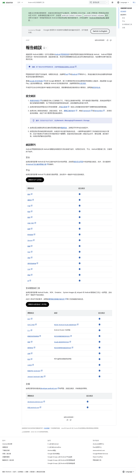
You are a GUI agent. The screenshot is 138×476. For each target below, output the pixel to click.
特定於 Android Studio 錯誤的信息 (65, 325)
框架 (28, 212)
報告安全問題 (78, 162)
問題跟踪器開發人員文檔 (66, 67)
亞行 (28, 319)
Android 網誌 (52, 450)
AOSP (27, 40)
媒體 (28, 229)
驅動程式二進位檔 (8, 460)
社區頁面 (82, 83)
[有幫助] (107, 40)
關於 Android (6, 472)
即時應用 (30, 235)
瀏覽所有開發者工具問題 (37, 304)
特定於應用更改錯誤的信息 (62, 348)
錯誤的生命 (96, 87)
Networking (98, 111)
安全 (28, 252)
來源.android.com (33, 408)
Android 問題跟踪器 (62, 54)
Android (74, 74)
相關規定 (5, 447)
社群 (14, 472)
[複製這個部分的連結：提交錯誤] (38, 96)
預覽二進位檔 (6, 454)
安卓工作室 (31, 325)
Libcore (29, 240)
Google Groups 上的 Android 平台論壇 (60, 457)
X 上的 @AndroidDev (54, 447)
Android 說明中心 (98, 444)
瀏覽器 (29, 200)
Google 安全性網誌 (54, 454)
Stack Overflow (98, 457)
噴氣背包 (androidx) (33, 371)
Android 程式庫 (7, 444)
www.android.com (99, 450)
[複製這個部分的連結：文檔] (32, 384)
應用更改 (30, 348)
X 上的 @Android (53, 444)
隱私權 (32, 472)
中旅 (28, 206)
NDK (28, 359)
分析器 (29, 365)
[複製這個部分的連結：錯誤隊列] (38, 145)
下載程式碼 (5, 450)
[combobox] (99, 2)
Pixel (66, 74)
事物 (28, 275)
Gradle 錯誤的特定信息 (61, 342)
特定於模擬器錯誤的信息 (62, 336)
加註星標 (64, 107)
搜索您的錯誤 (35, 101)
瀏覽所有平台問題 (35, 180)
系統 (28, 258)
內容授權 (46, 428)
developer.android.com (48, 388)
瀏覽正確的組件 (69, 111)
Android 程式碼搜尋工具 (36, 2)
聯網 (28, 246)
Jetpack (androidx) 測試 (35, 377)
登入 (134, 2)
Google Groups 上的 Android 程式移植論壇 (61, 463)
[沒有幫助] (110, 40)
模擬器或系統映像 (33, 336)
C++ (28, 330)
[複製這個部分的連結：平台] (32, 170)
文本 (28, 269)
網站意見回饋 (41, 472)
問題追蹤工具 (97, 460)
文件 (18, 2)
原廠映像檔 (5, 457)
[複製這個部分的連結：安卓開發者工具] (42, 288)
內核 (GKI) (30, 223)
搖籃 (28, 342)
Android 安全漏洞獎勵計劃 (36, 164)
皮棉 (28, 353)
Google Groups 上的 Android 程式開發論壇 (61, 460)
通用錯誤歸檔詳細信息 (56, 299)
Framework (86, 111)
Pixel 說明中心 (97, 447)
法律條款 (20, 472)
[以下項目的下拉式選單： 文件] (23, 2)
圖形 (28, 217)
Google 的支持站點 (36, 81)
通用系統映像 (31, 263)
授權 (26, 472)
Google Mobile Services (100, 454)
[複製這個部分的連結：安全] (32, 157)
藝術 (28, 194)
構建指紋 (64, 128)
